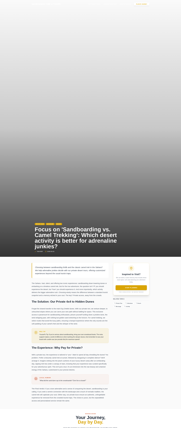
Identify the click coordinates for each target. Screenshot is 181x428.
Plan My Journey (141, 4)
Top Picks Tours (94, 4)
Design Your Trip (110, 4)
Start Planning (131, 287)
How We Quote (125, 4)
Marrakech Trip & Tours (46, 4)
